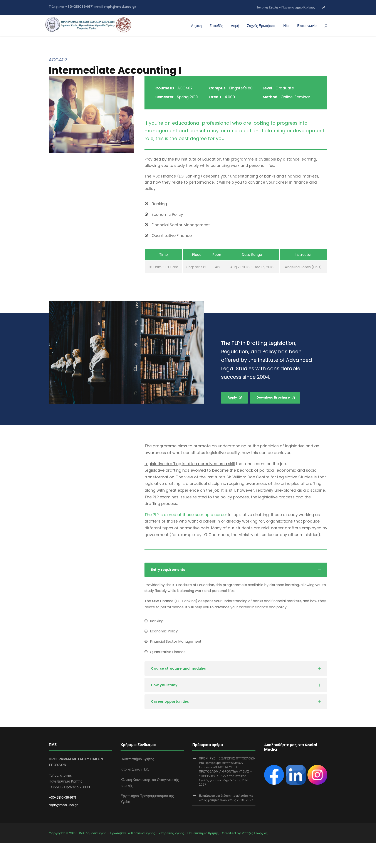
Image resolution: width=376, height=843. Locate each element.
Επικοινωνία (307, 25)
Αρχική (196, 25)
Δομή (235, 25)
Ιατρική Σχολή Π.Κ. (135, 769)
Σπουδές (216, 25)
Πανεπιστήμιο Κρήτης (137, 759)
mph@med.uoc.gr (63, 805)
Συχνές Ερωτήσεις (261, 25)
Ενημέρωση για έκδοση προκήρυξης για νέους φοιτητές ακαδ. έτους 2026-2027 (226, 797)
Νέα (286, 25)
